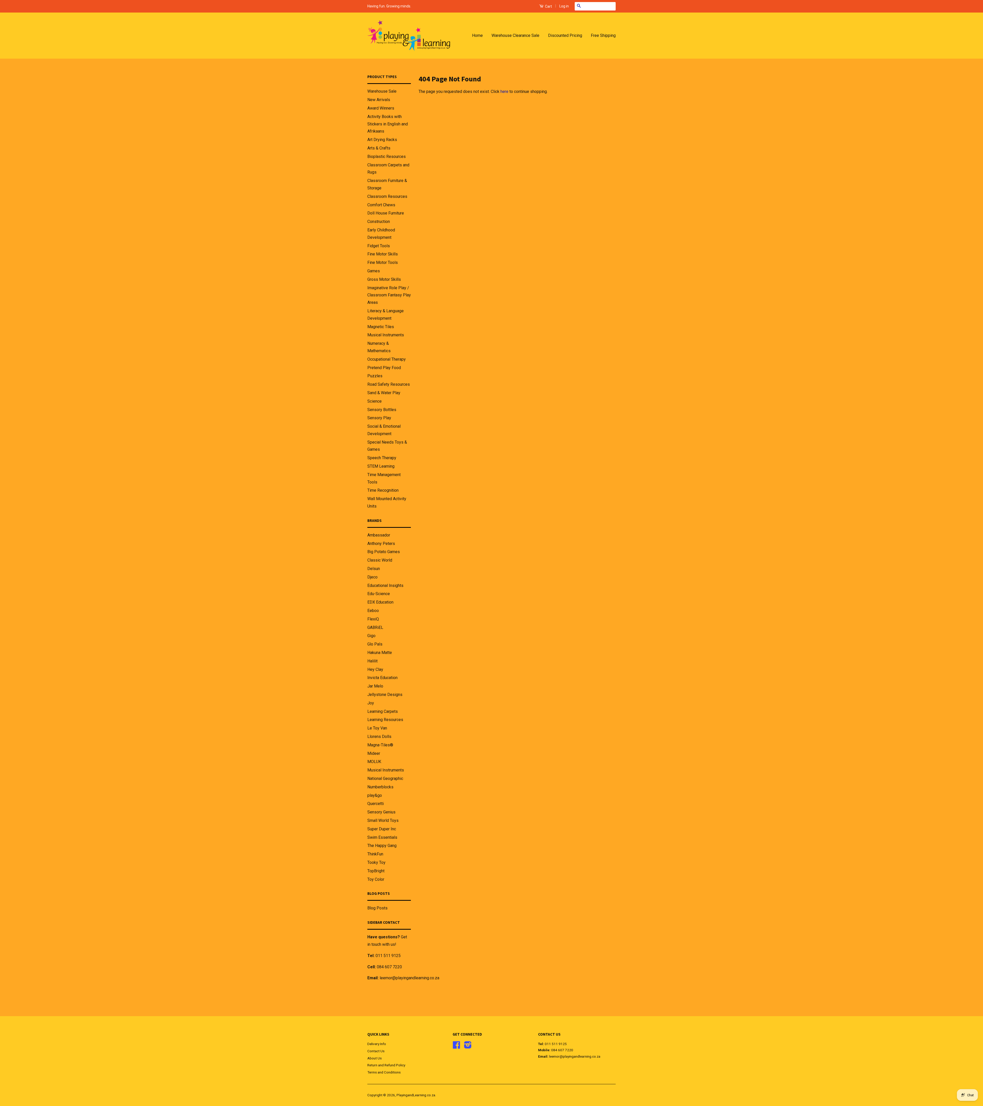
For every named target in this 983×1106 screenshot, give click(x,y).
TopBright (375, 870)
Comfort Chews (381, 204)
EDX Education (380, 602)
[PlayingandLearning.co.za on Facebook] (456, 1047)
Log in (564, 6)
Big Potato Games (383, 551)
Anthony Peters (381, 543)
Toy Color (375, 879)
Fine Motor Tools (382, 262)
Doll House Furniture (385, 213)
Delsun (373, 568)
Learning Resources (385, 719)
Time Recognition (383, 490)
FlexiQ (373, 619)
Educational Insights (385, 585)
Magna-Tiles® (380, 745)
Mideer (373, 753)
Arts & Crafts (378, 148)
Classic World (379, 560)
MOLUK (374, 761)
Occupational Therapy (386, 359)
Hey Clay (375, 669)
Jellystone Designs (384, 694)
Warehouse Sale (382, 91)
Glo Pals (374, 644)
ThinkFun (375, 854)
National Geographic (385, 778)
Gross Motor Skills (384, 279)
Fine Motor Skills (382, 254)
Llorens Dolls (379, 736)
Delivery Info (376, 1044)
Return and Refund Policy (386, 1065)
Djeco (372, 577)
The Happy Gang (382, 845)
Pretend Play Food (384, 367)
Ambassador (378, 535)
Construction (378, 221)
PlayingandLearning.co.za (416, 1095)
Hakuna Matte (379, 652)
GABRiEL (375, 627)
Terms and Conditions (384, 1072)
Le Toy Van (377, 728)
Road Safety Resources (388, 384)
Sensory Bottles (381, 409)
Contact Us (375, 1051)
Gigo (371, 635)
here (504, 91)
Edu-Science (378, 593)
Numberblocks (380, 787)
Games (373, 271)
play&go (374, 795)
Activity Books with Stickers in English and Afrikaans (387, 124)
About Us (374, 1058)
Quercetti (375, 803)
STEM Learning (380, 466)
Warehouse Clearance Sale (515, 35)
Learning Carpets (382, 711)
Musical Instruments (385, 334)
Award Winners (380, 108)
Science (374, 401)
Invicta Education (382, 677)
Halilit (372, 661)
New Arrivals (378, 99)
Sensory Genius (381, 812)
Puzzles (374, 375)
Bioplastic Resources (386, 156)
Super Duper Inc (381, 828)
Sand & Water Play (383, 392)
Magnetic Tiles (380, 326)
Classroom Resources (387, 196)
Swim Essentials (382, 837)
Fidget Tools (378, 245)
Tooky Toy (376, 862)
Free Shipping (603, 35)
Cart (548, 6)
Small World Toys (383, 820)
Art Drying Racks (382, 139)
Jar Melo (375, 686)
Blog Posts (377, 908)
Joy (370, 703)
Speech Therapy (381, 457)
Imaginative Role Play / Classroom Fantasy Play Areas (389, 295)
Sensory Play (379, 417)
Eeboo (373, 610)
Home (477, 35)
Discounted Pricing (565, 35)
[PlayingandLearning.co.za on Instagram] (468, 1047)
